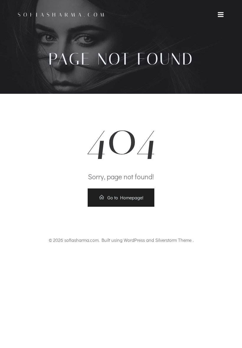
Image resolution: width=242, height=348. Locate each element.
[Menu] (221, 15)
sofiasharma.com (62, 15)
